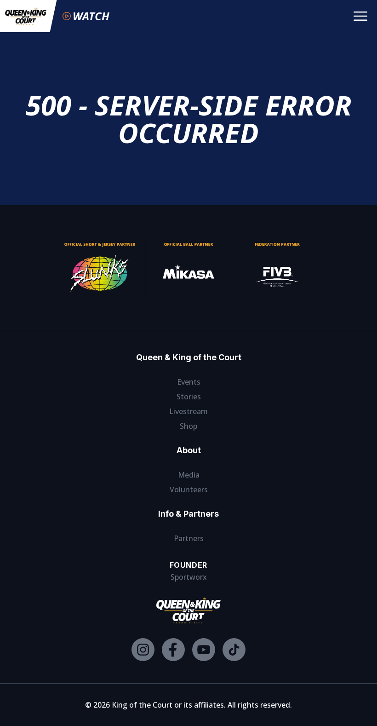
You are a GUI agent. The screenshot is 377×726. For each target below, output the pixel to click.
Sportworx (189, 577)
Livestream (188, 411)
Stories (189, 397)
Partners (189, 538)
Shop (188, 426)
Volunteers (189, 489)
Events (188, 382)
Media (189, 475)
